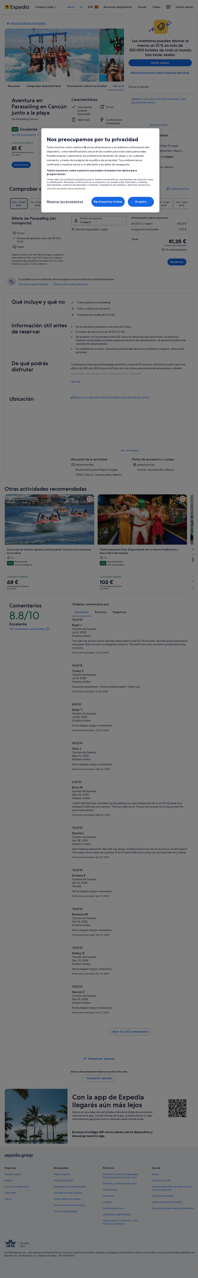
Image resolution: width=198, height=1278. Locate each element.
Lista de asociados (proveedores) (66, 188)
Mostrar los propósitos (65, 201)
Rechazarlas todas (108, 201)
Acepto (141, 201)
